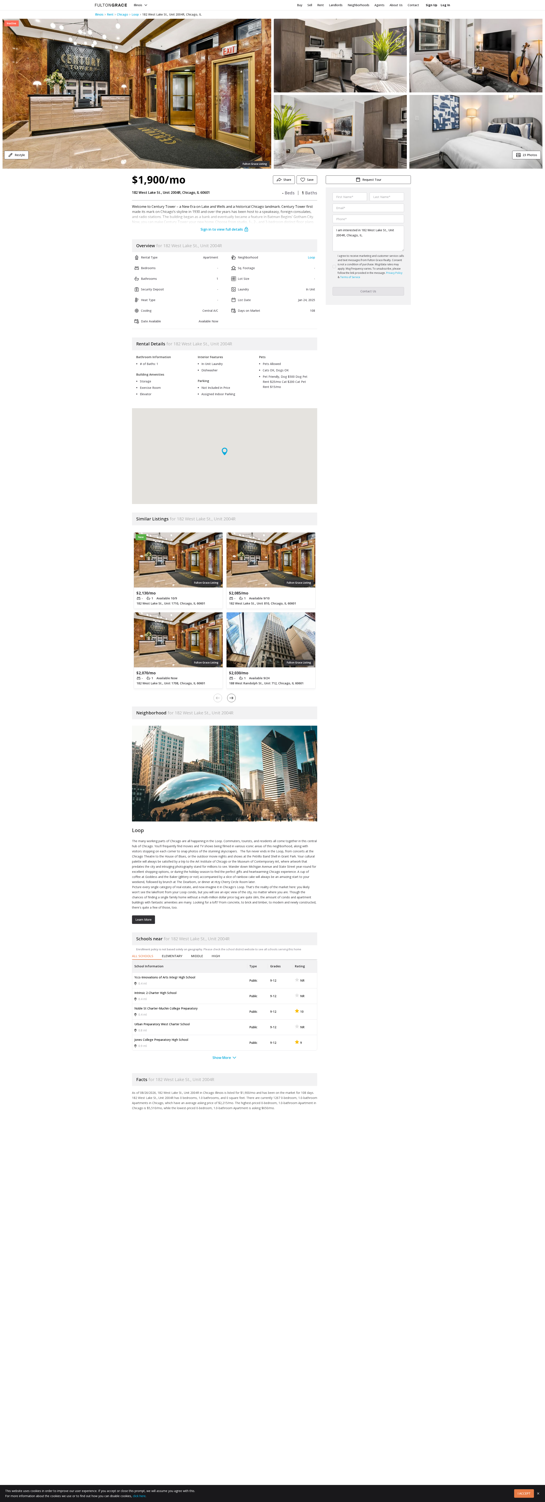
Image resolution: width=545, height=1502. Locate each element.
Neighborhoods (358, 5)
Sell (309, 5)
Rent (320, 5)
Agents (379, 5)
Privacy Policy (394, 273)
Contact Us (368, 291)
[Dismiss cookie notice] (538, 1493)
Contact (413, 5)
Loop (135, 14)
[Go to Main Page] (111, 5)
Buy (299, 5)
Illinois (138, 5)
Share (287, 180)
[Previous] (218, 698)
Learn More (143, 920)
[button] (137, 94)
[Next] (231, 698)
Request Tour (371, 180)
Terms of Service (350, 277)
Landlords (336, 5)
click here (139, 1496)
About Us (396, 5)
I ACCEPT (524, 1493)
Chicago (122, 14)
